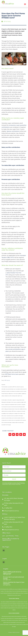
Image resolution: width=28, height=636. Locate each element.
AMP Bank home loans (12, 374)
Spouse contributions (13, 131)
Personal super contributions (11, 179)
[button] (25, 4)
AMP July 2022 (7, 380)
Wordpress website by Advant (14, 632)
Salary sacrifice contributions (11, 147)
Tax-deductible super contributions (13, 165)
